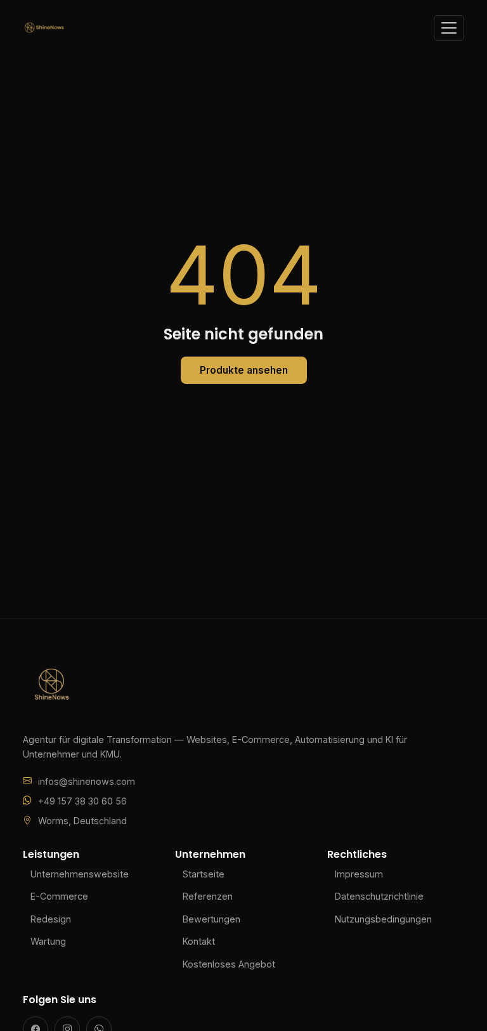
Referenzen (208, 896)
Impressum (359, 874)
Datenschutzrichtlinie (379, 896)
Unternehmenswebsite (79, 874)
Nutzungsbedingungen (383, 919)
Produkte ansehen (244, 370)
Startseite (203, 874)
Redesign (50, 919)
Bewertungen (211, 919)
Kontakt (199, 941)
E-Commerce (59, 896)
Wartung (48, 941)
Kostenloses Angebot (229, 964)
